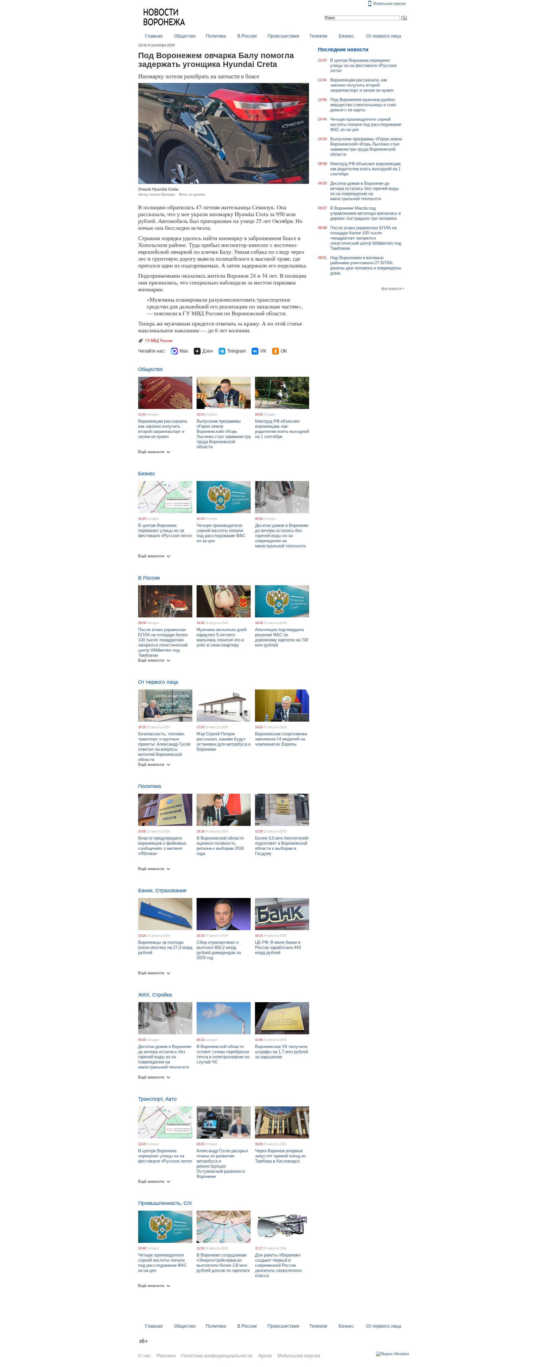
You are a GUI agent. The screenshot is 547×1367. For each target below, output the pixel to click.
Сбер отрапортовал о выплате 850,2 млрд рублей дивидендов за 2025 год (219, 950)
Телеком (318, 36)
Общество (185, 36)
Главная (154, 36)
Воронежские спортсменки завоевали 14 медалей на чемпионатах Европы (281, 738)
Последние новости (343, 49)
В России (247, 36)
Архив (265, 1355)
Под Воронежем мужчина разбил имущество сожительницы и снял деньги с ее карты (363, 104)
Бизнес (346, 36)
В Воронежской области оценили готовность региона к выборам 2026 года (220, 846)
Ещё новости (151, 451)
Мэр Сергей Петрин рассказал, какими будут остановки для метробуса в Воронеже (224, 741)
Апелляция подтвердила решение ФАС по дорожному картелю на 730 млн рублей (281, 637)
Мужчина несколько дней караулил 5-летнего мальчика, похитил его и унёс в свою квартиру (221, 637)
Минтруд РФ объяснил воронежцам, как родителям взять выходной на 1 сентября (282, 429)
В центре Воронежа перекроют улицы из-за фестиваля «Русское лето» (165, 530)
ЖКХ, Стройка (155, 995)
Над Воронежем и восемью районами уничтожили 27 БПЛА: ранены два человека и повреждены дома (365, 265)
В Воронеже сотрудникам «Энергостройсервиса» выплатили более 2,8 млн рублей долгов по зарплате (223, 1263)
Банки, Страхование (162, 890)
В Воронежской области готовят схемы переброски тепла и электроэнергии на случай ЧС (223, 1054)
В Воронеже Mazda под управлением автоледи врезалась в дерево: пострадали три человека (365, 213)
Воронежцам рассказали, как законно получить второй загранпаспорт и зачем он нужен (163, 429)
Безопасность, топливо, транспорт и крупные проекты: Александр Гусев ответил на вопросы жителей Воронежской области (164, 746)
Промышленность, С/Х (165, 1203)
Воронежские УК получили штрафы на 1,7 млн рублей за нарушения (281, 1051)
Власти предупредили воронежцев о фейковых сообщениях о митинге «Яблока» (162, 846)
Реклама (166, 1355)
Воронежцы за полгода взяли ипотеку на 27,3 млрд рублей (165, 947)
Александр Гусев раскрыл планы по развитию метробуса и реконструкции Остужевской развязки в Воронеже (222, 1163)
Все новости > (392, 289)
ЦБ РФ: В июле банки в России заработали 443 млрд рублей (278, 947)
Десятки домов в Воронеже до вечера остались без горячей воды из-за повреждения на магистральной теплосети (281, 535)
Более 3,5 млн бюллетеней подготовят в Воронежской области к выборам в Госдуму (281, 846)
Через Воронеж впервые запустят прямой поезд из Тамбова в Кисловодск (280, 1155)
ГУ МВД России (158, 341)
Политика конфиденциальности (216, 1355)
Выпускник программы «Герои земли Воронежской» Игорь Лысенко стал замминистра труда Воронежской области (224, 434)
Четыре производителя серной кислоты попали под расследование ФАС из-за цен (221, 533)
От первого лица (383, 36)
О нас (144, 1355)
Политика (216, 36)
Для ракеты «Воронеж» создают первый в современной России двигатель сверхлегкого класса (278, 1265)
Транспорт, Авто (157, 1099)
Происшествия (283, 36)
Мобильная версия (389, 3)
